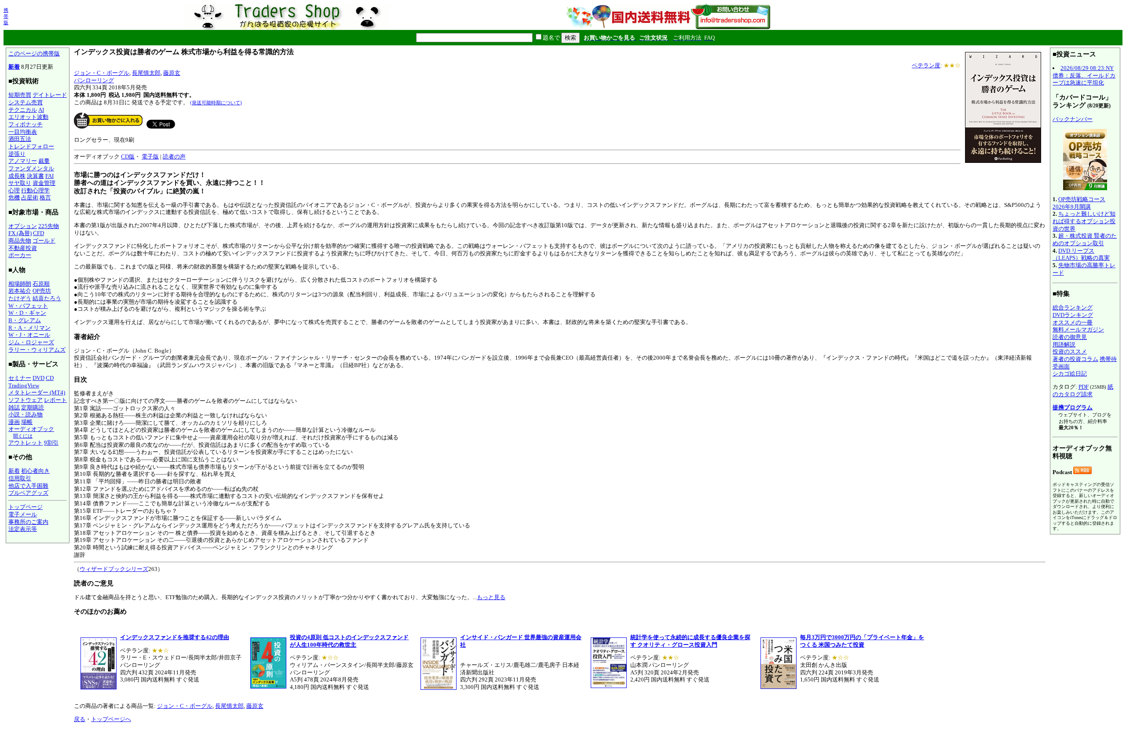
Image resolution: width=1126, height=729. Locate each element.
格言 (45, 197)
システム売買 (25, 102)
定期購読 (32, 407)
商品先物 (19, 240)
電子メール (22, 514)
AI (41, 110)
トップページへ (111, 719)
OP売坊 (42, 290)
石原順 (41, 283)
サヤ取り (19, 183)
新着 (14, 66)
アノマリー (22, 161)
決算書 (35, 176)
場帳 (27, 422)
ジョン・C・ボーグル (101, 73)
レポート (55, 400)
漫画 (14, 422)
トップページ (25, 507)
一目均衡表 (22, 132)
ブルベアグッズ (28, 493)
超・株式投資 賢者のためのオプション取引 (1085, 239)
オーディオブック (31, 429)
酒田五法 (19, 139)
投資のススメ (1070, 351)
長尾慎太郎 (146, 73)
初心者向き (35, 471)
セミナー (19, 378)
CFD (38, 233)
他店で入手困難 (28, 485)
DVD (38, 378)
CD (50, 378)
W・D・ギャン (27, 312)
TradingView (23, 385)
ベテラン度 (926, 65)
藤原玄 (171, 73)
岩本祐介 (19, 290)
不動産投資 (22, 248)
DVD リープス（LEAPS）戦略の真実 (1081, 254)
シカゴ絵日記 (1070, 373)
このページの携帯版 (34, 53)
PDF (1083, 386)
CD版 (128, 156)
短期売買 (19, 95)
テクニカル (22, 110)
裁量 (44, 161)
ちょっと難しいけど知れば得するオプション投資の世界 (1084, 221)
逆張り (17, 154)
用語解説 (1064, 344)
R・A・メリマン (29, 327)
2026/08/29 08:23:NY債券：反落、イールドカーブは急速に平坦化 (1084, 75)
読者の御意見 (1070, 337)
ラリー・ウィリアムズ (37, 349)
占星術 (29, 197)
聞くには (23, 435)
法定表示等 (22, 529)
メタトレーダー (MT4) (36, 392)
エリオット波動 (28, 117)
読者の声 (174, 156)
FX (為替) (20, 233)
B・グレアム (24, 320)
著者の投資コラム (1075, 359)
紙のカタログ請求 (1083, 390)
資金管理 (44, 183)
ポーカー (19, 255)
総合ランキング (1073, 307)
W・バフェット (28, 305)
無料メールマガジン (1078, 329)
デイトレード (50, 95)
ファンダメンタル (31, 168)
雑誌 (14, 407)
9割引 (51, 442)
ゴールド (44, 240)
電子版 (150, 156)
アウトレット (25, 442)
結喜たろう (47, 298)
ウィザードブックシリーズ (114, 569)
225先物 (48, 226)
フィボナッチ (25, 124)
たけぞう (19, 298)
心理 (14, 190)
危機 (14, 197)
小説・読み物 (25, 414)
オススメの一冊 (1073, 322)
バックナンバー (1073, 119)
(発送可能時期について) (216, 102)
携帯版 (6, 16)
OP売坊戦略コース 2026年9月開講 (1079, 203)
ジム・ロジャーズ (31, 342)
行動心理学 (35, 190)
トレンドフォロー (31, 146)
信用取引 (19, 478)
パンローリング (94, 80)
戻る (79, 719)
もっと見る (491, 597)
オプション (22, 226)
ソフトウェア (25, 400)
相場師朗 (19, 283)
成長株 (17, 176)
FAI (49, 176)
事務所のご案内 (28, 522)
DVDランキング (1073, 315)
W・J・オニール (29, 334)
